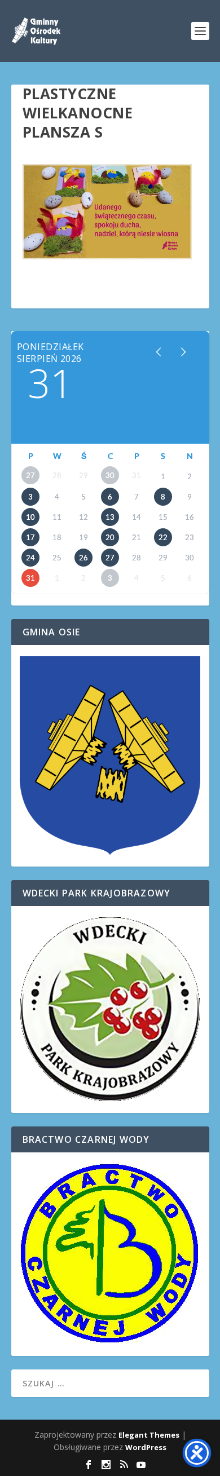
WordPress (145, 1447)
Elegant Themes (148, 1435)
